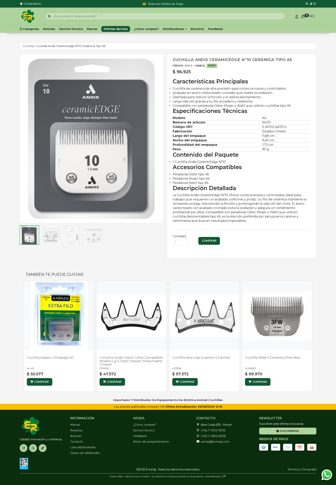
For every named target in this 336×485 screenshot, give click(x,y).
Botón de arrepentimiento (151, 441)
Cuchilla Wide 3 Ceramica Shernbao (272, 357)
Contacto (76, 441)
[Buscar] (49, 16)
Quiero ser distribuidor (85, 453)
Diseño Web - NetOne (121, 476)
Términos (293, 469)
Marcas (92, 29)
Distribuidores (174, 29)
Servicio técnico (71, 29)
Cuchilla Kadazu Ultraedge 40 (50, 357)
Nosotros (197, 29)
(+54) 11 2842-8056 (213, 436)
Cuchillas (28, 46)
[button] (225, 476)
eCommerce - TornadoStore (150, 476)
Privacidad (309, 469)
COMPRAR (41, 382)
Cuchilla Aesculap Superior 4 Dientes (201, 357)
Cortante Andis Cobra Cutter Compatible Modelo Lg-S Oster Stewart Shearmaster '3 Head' (131, 361)
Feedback (215, 29)
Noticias (49, 29)
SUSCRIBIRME (289, 431)
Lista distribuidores (82, 447)
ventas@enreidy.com (215, 441)
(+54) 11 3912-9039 (213, 430)
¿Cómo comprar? (146, 29)
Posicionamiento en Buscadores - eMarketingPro (195, 476)
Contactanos (32, 3)
